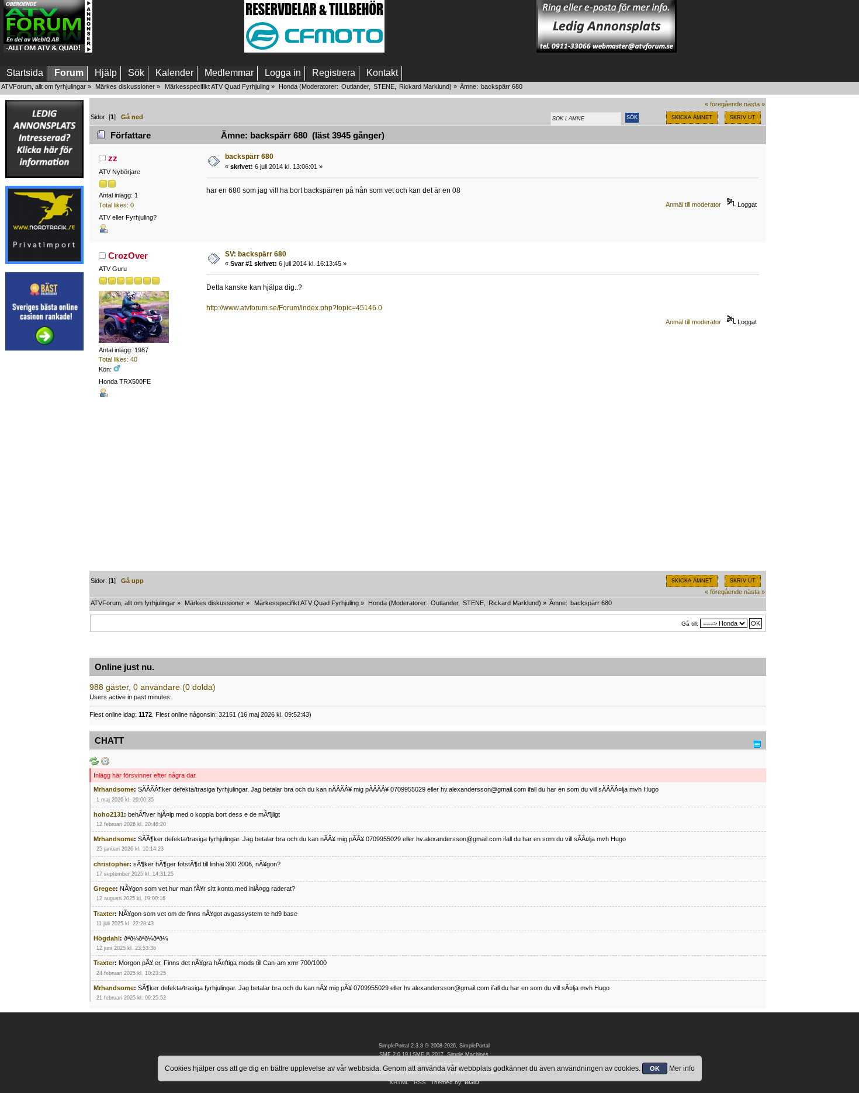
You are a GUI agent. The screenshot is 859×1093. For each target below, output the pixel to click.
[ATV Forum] (48, 50)
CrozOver (128, 256)
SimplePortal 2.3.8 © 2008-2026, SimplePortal (434, 1046)
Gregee (104, 888)
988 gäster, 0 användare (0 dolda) (152, 687)
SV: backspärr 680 (255, 254)
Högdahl (106, 938)
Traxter (104, 913)
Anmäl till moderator (693, 204)
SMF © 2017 (428, 1054)
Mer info (682, 1068)
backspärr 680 (249, 156)
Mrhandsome (113, 789)
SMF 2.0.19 (393, 1054)
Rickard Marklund (424, 86)
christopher (111, 864)
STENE (383, 86)
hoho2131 (108, 814)
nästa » (754, 103)
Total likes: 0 (116, 205)
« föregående (723, 103)
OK (655, 1068)
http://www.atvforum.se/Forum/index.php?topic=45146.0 (294, 308)
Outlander (355, 86)
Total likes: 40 (118, 359)
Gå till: (689, 623)
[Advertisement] (168, 26)
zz (112, 158)
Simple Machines (468, 1054)
